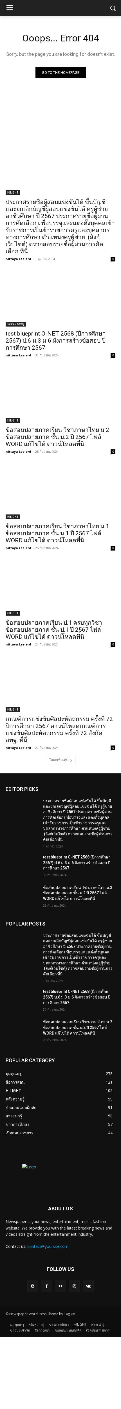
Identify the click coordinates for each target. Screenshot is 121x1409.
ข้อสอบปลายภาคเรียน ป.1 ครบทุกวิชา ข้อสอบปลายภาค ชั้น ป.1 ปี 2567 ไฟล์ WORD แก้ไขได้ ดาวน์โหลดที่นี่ (54, 629)
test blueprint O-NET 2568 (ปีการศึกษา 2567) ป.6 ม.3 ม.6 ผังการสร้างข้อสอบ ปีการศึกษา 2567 (56, 340)
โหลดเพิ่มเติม (58, 760)
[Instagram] (74, 1286)
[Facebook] (46, 1286)
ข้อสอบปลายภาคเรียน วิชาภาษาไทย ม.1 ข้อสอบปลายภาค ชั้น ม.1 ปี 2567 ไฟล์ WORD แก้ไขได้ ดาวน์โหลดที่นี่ (57, 533)
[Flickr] (60, 1286)
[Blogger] (32, 1286)
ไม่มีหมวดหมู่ (15, 324)
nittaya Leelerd (18, 259)
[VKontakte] (88, 1286)
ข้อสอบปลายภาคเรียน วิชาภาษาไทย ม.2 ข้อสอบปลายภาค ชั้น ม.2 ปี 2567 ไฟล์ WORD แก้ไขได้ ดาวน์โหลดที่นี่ (57, 437)
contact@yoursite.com (47, 1246)
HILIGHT (13, 192)
